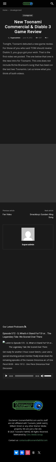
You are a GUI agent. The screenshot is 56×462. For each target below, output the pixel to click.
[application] (28, 376)
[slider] (48, 375)
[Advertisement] (28, 173)
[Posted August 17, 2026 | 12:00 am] (28, 347)
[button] (4, 3)
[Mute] (42, 376)
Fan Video (7, 214)
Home (5, 10)
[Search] (52, 3)
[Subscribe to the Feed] (25, 327)
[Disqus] (28, 290)
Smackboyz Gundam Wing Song (41, 216)
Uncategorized (15, 10)
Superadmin (15, 38)
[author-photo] (28, 241)
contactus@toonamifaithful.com (33, 440)
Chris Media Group (34, 434)
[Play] (6, 376)
